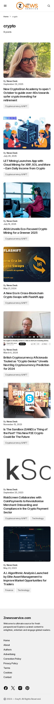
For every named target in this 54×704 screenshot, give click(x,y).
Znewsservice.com (17, 618)
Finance (9, 590)
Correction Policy (12, 658)
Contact (7, 677)
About (6, 645)
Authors (7, 649)
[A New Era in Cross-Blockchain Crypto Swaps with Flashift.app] (27, 264)
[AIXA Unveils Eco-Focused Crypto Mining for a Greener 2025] (27, 200)
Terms (6, 668)
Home (5, 16)
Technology (38, 518)
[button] (5, 5)
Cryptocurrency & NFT (16, 106)
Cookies (7, 672)
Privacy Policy (10, 663)
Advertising (9, 654)
